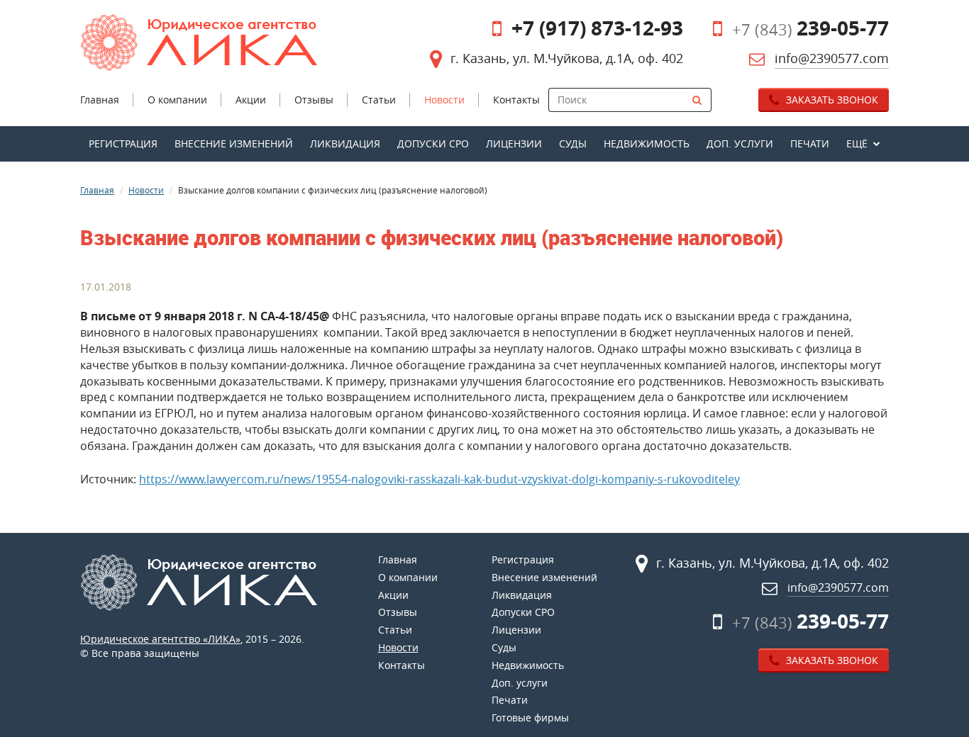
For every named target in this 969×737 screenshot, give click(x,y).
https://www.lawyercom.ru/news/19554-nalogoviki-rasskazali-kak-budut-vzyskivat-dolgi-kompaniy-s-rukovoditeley (439, 479)
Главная (97, 190)
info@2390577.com (832, 58)
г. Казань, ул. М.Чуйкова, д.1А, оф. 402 (566, 58)
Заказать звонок (830, 99)
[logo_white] (210, 582)
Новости (146, 190)
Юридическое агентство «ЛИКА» (160, 639)
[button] (863, 144)
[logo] (210, 42)
